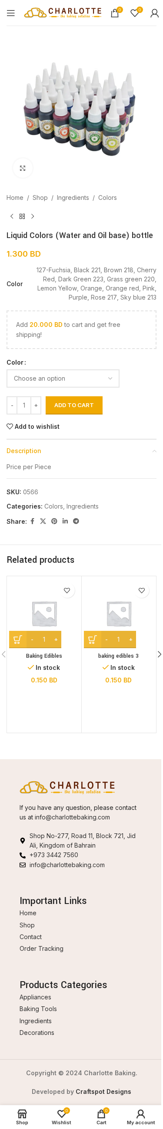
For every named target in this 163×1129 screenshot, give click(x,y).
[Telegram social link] (76, 521)
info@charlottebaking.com (72, 817)
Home (15, 197)
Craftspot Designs (103, 1091)
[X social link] (43, 521)
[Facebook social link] (32, 521)
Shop (40, 197)
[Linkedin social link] (65, 521)
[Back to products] (22, 216)
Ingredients (73, 197)
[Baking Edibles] (44, 613)
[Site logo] (63, 12)
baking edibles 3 (118, 656)
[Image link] (67, 786)
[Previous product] (12, 216)
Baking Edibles (44, 656)
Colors (107, 197)
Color (15, 362)
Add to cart (74, 404)
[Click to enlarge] (23, 168)
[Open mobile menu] (11, 13)
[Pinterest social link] (54, 521)
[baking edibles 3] (119, 613)
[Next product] (32, 216)
